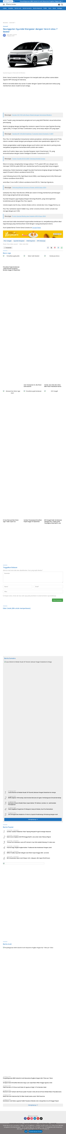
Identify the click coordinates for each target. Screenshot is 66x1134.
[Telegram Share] (58, 247)
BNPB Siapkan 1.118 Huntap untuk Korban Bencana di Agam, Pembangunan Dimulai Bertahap (34, 798)
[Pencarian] (62, 4)
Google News (36, 228)
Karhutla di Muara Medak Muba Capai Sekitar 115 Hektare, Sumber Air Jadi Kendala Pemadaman (32, 803)
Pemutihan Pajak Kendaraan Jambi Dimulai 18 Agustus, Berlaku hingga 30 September (11, 268)
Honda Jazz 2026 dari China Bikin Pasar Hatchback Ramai (52, 385)
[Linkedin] (34, 1118)
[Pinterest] (28, 1118)
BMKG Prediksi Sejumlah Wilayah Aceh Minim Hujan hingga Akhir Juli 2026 (28, 853)
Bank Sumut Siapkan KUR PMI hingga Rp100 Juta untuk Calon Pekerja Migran (29, 837)
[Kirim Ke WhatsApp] (61, 247)
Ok (26, 1131)
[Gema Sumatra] (11, 4)
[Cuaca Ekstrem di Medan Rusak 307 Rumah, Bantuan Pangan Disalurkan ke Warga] (33, 725)
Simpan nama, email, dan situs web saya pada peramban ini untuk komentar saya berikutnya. (30, 596)
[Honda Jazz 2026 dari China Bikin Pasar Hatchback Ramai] (53, 319)
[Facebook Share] (48, 247)
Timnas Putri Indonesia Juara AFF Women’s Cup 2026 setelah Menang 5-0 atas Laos (31, 842)
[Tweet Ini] (51, 247)
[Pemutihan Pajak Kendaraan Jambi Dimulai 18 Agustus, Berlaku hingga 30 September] (12, 260)
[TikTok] (41, 1118)
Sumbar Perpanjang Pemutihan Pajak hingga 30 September (33, 520)
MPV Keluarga (41, 241)
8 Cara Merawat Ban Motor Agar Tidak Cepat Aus (11, 520)
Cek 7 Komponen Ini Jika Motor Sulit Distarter (33, 385)
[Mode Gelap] (59, 4)
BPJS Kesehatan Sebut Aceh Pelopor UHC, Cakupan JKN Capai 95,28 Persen (28, 858)
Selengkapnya (32, 819)
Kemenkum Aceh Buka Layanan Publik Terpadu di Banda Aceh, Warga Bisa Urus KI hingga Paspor (31, 1101)
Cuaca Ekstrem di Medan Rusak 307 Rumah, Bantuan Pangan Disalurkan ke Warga (32, 792)
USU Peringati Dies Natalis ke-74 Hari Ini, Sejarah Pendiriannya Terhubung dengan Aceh (33, 814)
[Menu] (4, 4)
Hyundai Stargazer (19, 241)
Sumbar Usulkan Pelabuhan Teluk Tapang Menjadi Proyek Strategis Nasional (29, 831)
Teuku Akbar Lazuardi (12, 34)
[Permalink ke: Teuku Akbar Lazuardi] (4, 35)
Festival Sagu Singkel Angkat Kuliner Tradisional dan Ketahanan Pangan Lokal (29, 847)
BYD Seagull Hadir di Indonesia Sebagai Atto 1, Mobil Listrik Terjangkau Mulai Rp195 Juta (53, 521)
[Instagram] (31, 1118)
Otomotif (5, 26)
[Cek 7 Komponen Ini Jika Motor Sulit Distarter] (33, 319)
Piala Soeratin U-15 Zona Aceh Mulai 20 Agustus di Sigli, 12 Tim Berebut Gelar (24, 1087)
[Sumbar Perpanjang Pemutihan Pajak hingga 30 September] (33, 454)
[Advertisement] (34, 15)
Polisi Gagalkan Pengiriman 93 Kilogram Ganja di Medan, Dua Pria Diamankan (30, 809)
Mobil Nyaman (31, 241)
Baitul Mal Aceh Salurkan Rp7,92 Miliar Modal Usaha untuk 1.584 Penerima (24, 1096)
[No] (64, 1128)
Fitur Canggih (7, 241)
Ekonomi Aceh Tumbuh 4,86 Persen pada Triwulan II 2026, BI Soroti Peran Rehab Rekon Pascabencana (32, 1092)
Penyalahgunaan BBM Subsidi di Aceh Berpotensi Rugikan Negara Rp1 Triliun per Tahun (28, 1)
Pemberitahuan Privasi (35, 1131)
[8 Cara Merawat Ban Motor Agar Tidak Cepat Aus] (12, 454)
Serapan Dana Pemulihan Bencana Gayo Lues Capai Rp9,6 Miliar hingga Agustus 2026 (27, 1082)
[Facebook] (25, 1118)
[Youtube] (38, 1118)
